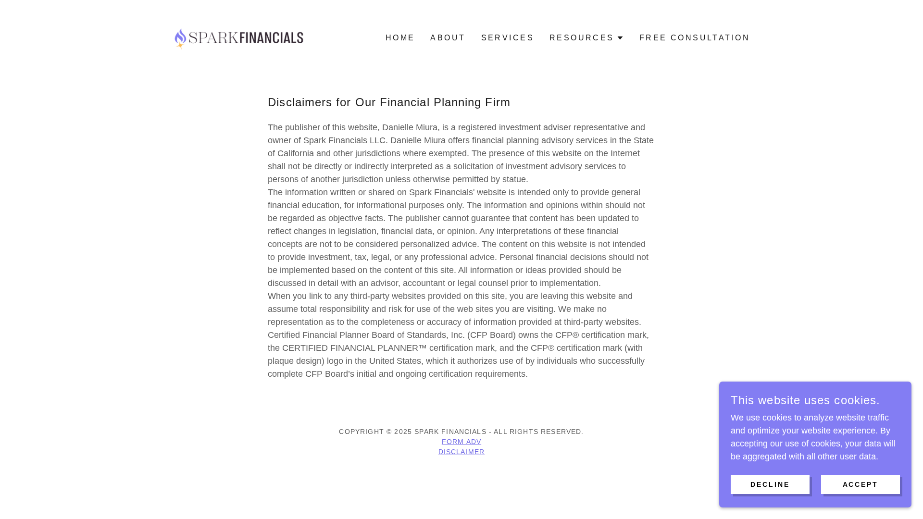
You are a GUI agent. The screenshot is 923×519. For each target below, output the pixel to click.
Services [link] (507, 38)
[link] (239, 37)
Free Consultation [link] (694, 38)
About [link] (447, 38)
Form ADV (461, 441)
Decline (770, 484)
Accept (861, 484)
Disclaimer (461, 452)
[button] (586, 38)
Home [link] (400, 38)
